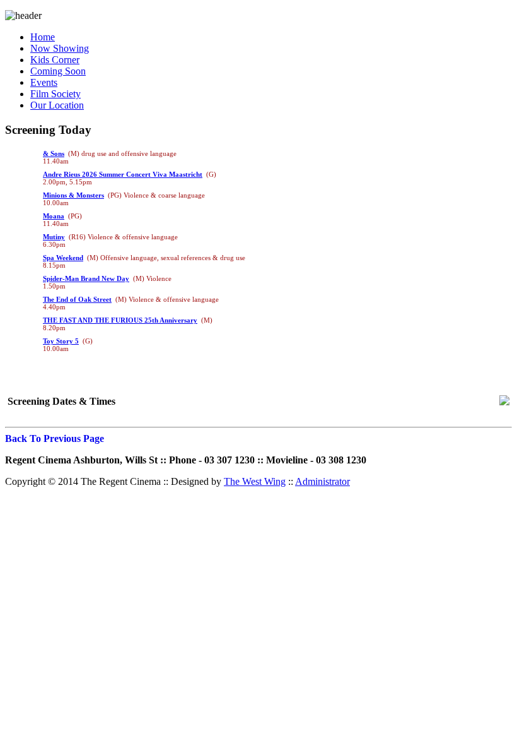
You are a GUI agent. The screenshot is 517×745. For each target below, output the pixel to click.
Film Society (55, 93)
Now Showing (59, 48)
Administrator (322, 481)
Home (42, 37)
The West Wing (255, 481)
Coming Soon (58, 71)
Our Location (57, 105)
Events (43, 82)
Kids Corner (54, 59)
